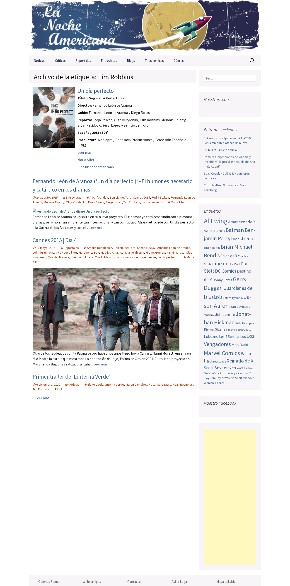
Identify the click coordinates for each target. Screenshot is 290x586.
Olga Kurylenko (76, 202)
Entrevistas (109, 60)
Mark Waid (240, 344)
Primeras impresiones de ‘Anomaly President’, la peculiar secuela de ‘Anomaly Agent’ (230, 161)
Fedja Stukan (160, 197)
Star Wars (248, 368)
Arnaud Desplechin (99, 248)
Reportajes (83, 60)
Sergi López (114, 202)
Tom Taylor (217, 378)
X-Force (220, 383)
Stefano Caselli (212, 373)
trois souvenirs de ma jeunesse (134, 257)
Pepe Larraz (219, 361)
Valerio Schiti (234, 378)
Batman (235, 229)
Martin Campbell (136, 384)
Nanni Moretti (175, 252)
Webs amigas (92, 581)
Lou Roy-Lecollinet (64, 252)
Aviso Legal (180, 581)
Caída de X (228, 255)
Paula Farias (96, 202)
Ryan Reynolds (183, 384)
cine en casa (226, 263)
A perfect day (98, 197)
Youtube (226, 108)
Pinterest (234, 108)
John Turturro (42, 252)
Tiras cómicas (154, 60)
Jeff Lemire (225, 314)
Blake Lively (95, 384)
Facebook (208, 108)
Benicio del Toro (120, 197)
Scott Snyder (216, 367)
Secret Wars (235, 368)
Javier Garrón (237, 306)
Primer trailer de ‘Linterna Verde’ (71, 376)
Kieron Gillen (213, 329)
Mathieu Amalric (111, 252)
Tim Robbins (131, 202)
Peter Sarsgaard (160, 384)
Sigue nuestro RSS (252, 108)
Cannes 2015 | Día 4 (55, 240)
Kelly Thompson (245, 323)
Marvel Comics (222, 353)
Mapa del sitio (226, 581)
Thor (246, 373)
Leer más (84, 152)
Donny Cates (222, 280)
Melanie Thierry (54, 202)
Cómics (179, 60)
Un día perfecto (95, 90)
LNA (59, 389)
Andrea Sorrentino (214, 231)
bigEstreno (242, 238)
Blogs (131, 60)
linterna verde (114, 384)
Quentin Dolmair (58, 257)
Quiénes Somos (49, 581)
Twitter (217, 108)
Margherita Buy (89, 252)
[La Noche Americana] (145, 27)
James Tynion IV (233, 298)
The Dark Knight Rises (233, 373)
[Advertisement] (230, 497)
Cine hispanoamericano (95, 167)
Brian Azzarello (212, 247)
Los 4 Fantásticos (232, 336)
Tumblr (243, 108)
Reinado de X (240, 361)
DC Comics (225, 271)
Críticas (60, 60)
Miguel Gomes (155, 252)
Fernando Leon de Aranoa (173, 248)
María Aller (85, 159)
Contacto (134, 581)
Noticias (39, 60)
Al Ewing (215, 221)
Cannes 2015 (141, 197)
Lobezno (211, 336)
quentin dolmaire (82, 257)
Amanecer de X (242, 221)
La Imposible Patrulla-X (237, 329)
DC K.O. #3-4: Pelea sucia (220, 150)
